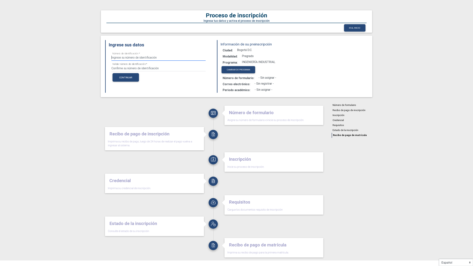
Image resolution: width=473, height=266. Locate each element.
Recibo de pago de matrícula (350, 135)
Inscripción (338, 115)
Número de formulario (344, 105)
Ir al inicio (354, 28)
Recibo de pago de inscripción (349, 110)
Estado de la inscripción (345, 130)
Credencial (338, 120)
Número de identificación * (126, 53)
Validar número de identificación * (129, 64)
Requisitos (338, 125)
